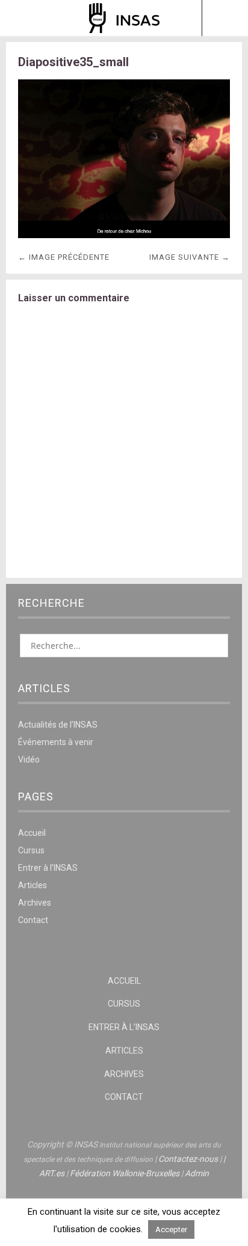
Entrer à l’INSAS (48, 868)
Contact (33, 920)
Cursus (31, 850)
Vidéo (29, 759)
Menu (23, 18)
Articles (32, 885)
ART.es (51, 1173)
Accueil (32, 833)
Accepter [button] (171, 1229)
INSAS (124, 18)
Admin (197, 1173)
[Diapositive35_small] (124, 235)
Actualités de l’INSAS (58, 724)
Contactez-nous (188, 1159)
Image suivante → (189, 257)
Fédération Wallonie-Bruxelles (124, 1173)
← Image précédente (64, 257)
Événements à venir (55, 742)
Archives (34, 902)
